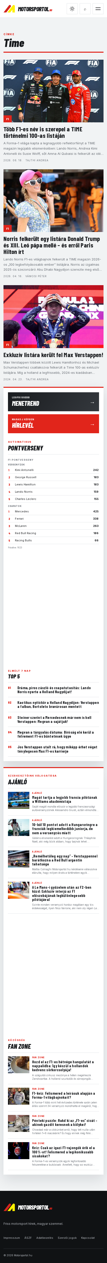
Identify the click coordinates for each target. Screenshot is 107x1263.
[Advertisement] (53, 607)
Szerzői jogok (67, 1238)
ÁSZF (28, 1238)
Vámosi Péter (36, 276)
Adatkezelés (44, 1238)
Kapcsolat (88, 1238)
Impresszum (11, 1238)
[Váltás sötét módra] (72, 8)
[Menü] (98, 8)
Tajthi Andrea (36, 160)
